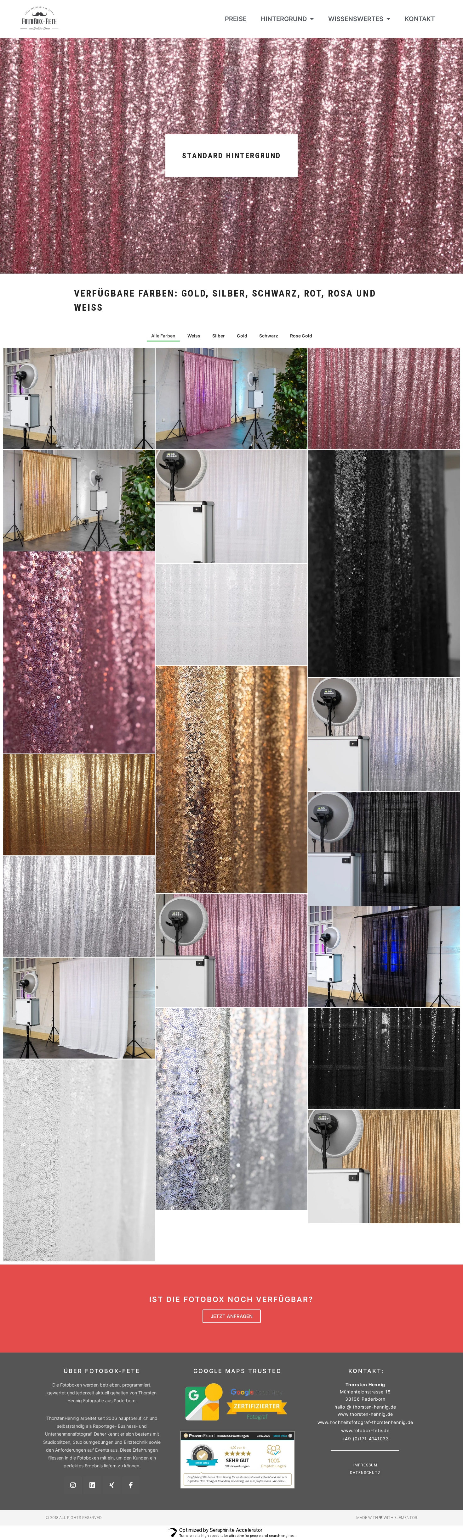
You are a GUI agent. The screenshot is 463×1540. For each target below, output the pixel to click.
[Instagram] (73, 1485)
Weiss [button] (193, 335)
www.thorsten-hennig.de (365, 1414)
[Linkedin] (92, 1485)
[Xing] (111, 1485)
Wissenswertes (355, 19)
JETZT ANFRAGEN (232, 1316)
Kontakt (420, 19)
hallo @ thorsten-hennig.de (365, 1406)
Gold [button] (242, 335)
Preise (236, 19)
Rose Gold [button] (301, 335)
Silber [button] (218, 335)
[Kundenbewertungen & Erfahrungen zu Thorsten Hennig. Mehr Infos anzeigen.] (237, 1486)
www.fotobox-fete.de (365, 1430)
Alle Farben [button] (163, 335)
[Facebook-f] (131, 1485)
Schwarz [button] (268, 335)
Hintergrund (284, 19)
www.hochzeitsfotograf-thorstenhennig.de (365, 1422)
